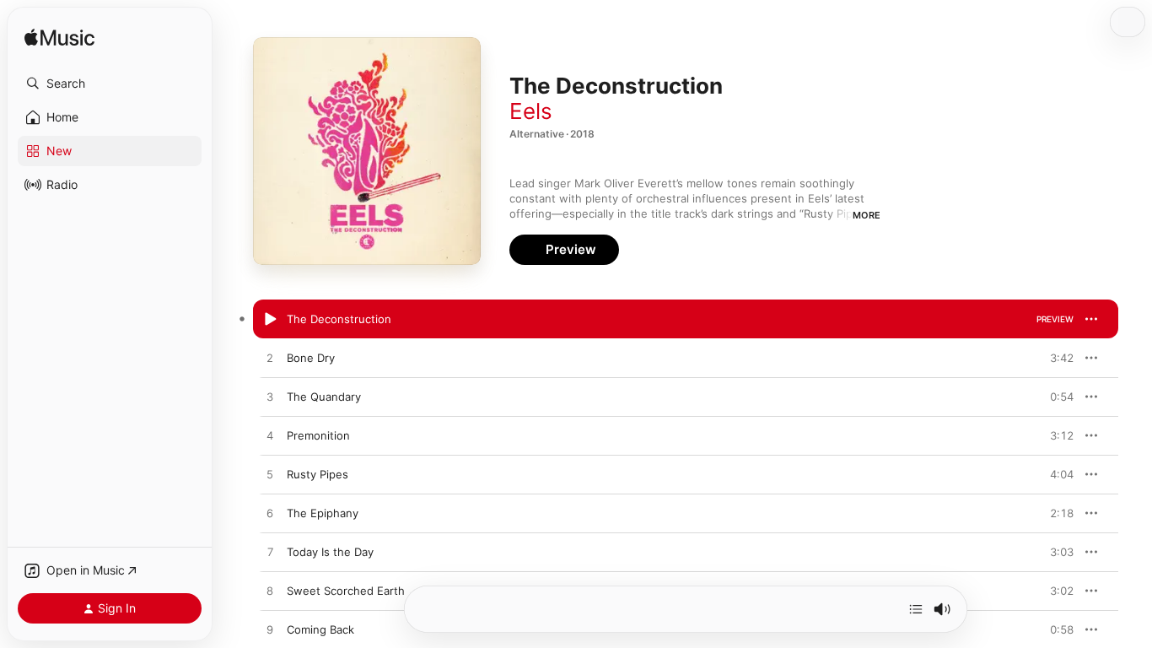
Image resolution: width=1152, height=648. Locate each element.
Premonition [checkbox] (318, 435)
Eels (530, 111)
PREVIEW (1055, 319)
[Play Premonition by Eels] (270, 436)
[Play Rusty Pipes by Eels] (270, 475)
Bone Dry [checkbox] (311, 357)
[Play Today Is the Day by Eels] (270, 552)
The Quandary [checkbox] (324, 396)
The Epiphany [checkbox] (322, 513)
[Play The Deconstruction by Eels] (270, 319)
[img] (59, 38)
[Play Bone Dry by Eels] (270, 358)
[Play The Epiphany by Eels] (270, 513)
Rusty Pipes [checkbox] (317, 474)
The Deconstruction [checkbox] (339, 319)
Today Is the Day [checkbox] (330, 552)
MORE (866, 215)
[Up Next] (916, 609)
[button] (110, 83)
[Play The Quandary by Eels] (270, 397)
